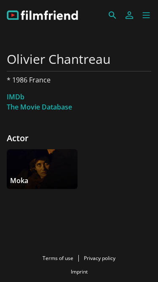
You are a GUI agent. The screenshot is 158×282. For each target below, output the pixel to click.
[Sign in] (129, 15)
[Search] (112, 15)
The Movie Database (39, 107)
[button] (146, 15)
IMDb (15, 96)
